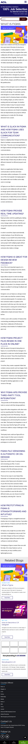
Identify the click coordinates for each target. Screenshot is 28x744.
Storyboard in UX (9, 662)
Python (2, 694)
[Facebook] (2, 736)
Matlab (2, 699)
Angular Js (3, 689)
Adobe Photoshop (5, 714)
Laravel (2, 709)
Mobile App (3, 696)
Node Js (2, 701)
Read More (7, 597)
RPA (2, 704)
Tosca (2, 706)
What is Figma (7, 585)
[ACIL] (4, 2)
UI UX (2, 691)
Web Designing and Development (8, 716)
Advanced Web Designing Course (8, 711)
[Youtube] (7, 736)
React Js (3, 686)
